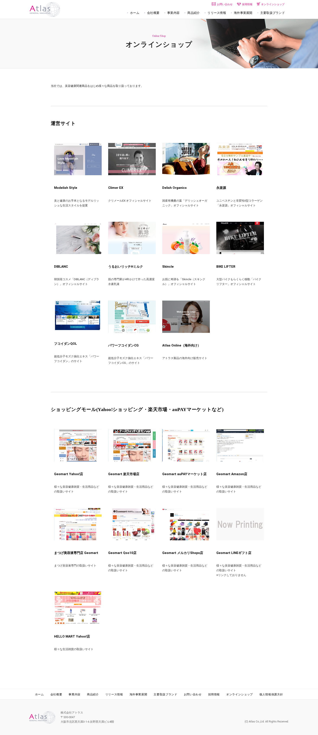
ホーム (39, 694)
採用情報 (214, 694)
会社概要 (56, 694)
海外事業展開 (138, 694)
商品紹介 (93, 694)
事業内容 (74, 694)
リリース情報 (114, 694)
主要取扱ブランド (165, 694)
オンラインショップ (239, 694)
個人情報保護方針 (271, 694)
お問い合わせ (193, 694)
